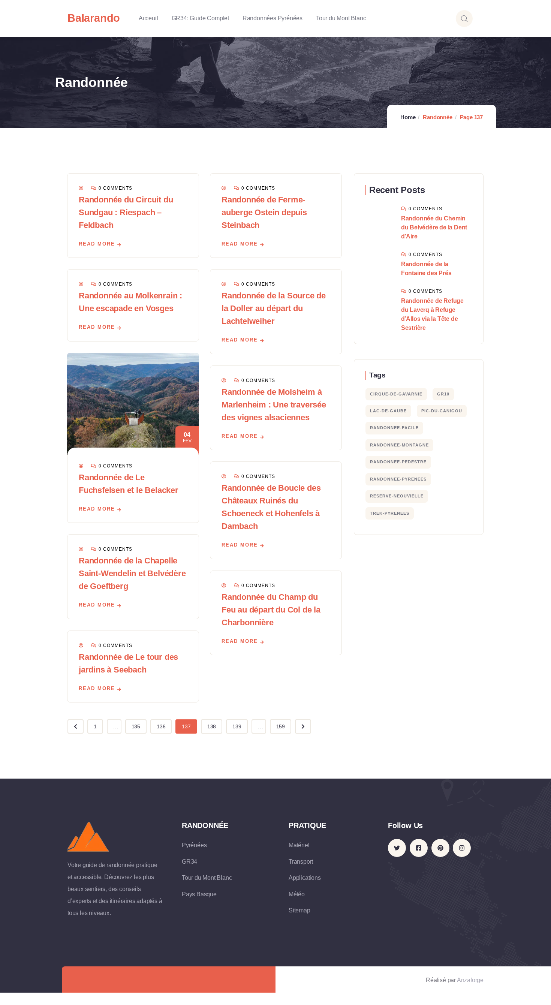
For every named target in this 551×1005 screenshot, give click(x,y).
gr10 (443, 394)
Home (407, 117)
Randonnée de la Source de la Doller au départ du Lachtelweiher (274, 308)
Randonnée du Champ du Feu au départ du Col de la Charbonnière (271, 609)
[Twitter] (397, 848)
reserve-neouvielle (397, 496)
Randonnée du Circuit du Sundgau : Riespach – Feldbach (126, 212)
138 (211, 726)
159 (280, 726)
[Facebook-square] (419, 848)
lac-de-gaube (388, 411)
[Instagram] (462, 848)
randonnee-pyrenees (398, 479)
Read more (97, 244)
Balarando (93, 18)
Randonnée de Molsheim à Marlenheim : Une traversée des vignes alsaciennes (274, 404)
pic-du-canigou (441, 411)
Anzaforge (470, 980)
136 (161, 726)
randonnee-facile (394, 427)
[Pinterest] (440, 848)
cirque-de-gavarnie (396, 394)
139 (236, 726)
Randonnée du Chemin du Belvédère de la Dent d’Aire (434, 227)
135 (136, 726)
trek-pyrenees (389, 513)
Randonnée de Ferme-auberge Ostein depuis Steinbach (264, 212)
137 (186, 726)
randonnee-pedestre (398, 462)
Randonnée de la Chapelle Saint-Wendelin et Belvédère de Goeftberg (132, 573)
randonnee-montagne (399, 445)
